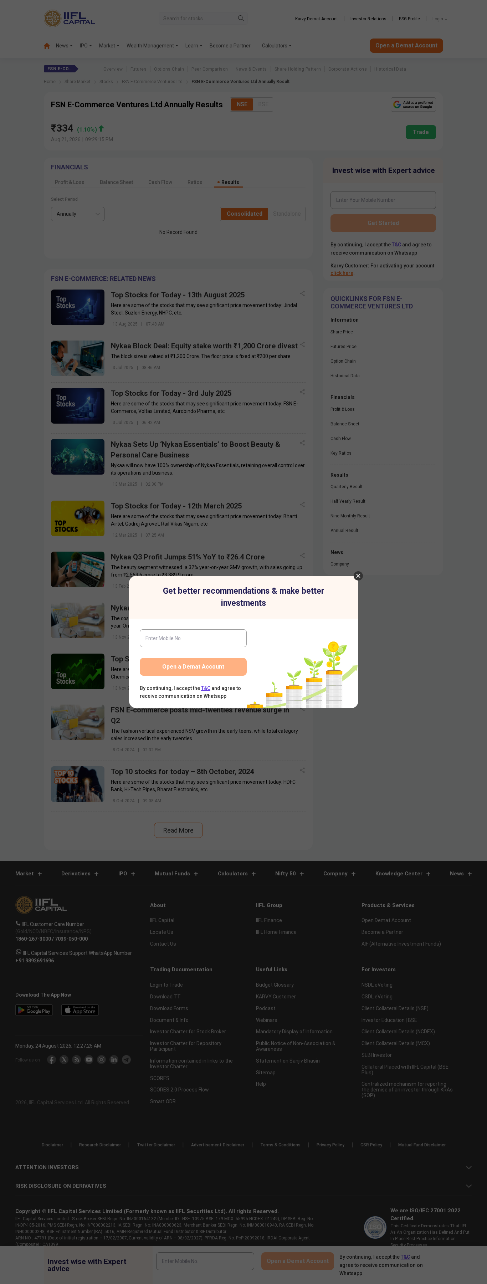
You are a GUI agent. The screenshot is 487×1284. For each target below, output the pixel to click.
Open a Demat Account (193, 666)
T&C (205, 688)
